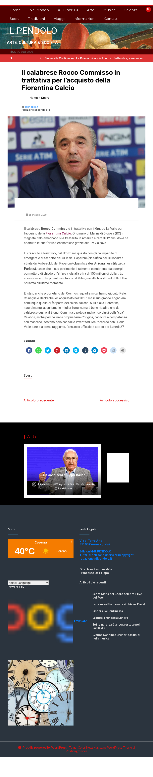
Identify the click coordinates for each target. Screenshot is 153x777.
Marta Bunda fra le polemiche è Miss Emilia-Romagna (64, 472)
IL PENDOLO (32, 30)
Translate (80, 621)
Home (15, 10)
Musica (109, 10)
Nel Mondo (39, 10)
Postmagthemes (76, 751)
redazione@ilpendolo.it (95, 558)
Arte (90, 10)
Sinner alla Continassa (43, 58)
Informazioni (84, 19)
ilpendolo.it (31, 106)
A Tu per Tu (68, 10)
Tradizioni (36, 19)
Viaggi (59, 19)
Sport (14, 19)
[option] (43, 58)
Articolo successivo (114, 400)
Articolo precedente (39, 400)
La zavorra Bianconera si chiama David (118, 604)
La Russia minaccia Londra (78, 58)
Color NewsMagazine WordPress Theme (105, 747)
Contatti (111, 19)
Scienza (131, 10)
